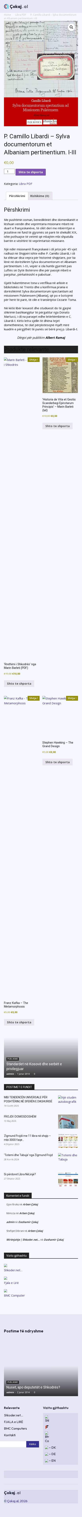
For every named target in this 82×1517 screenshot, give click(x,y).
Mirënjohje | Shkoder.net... (23, 1239)
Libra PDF (20, 14)
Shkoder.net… (13, 1270)
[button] (71, 27)
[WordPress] (69, 1474)
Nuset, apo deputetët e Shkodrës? (33, 1387)
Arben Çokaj (30, 1204)
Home (7, 14)
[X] (55, 1474)
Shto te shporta (31, 172)
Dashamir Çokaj (28, 1222)
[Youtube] (76, 1474)
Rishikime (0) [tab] (39, 196)
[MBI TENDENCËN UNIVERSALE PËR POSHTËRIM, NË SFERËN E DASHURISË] (68, 1102)
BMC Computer (14, 1295)
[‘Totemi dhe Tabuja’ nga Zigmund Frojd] (68, 1160)
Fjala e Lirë (11, 1283)
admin (10, 1073)
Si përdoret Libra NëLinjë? (20, 1174)
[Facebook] (40, 1474)
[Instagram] (47, 1474)
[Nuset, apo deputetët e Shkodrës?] (41, 1366)
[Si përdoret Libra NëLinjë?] (68, 1179)
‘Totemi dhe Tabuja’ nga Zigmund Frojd (28, 1155)
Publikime (12, 1382)
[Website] (62, 1474)
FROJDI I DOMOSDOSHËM (20, 1116)
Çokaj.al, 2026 (17, 1501)
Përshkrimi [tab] (17, 196)
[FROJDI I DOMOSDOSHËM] (68, 1122)
